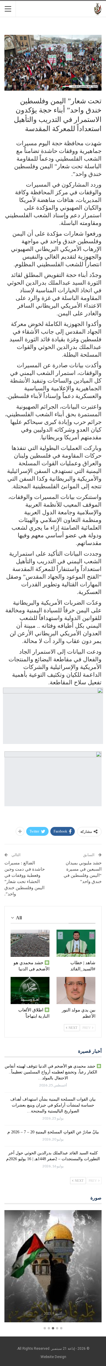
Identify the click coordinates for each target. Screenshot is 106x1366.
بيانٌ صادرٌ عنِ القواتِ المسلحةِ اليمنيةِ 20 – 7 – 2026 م (53, 1132)
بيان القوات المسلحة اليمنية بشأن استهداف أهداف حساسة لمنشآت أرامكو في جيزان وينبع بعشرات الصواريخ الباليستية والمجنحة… (53, 1105)
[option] (53, 1267)
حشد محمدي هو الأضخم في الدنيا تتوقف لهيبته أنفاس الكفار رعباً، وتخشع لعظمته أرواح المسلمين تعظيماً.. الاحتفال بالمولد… (51, 1072)
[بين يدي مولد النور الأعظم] (76, 990)
